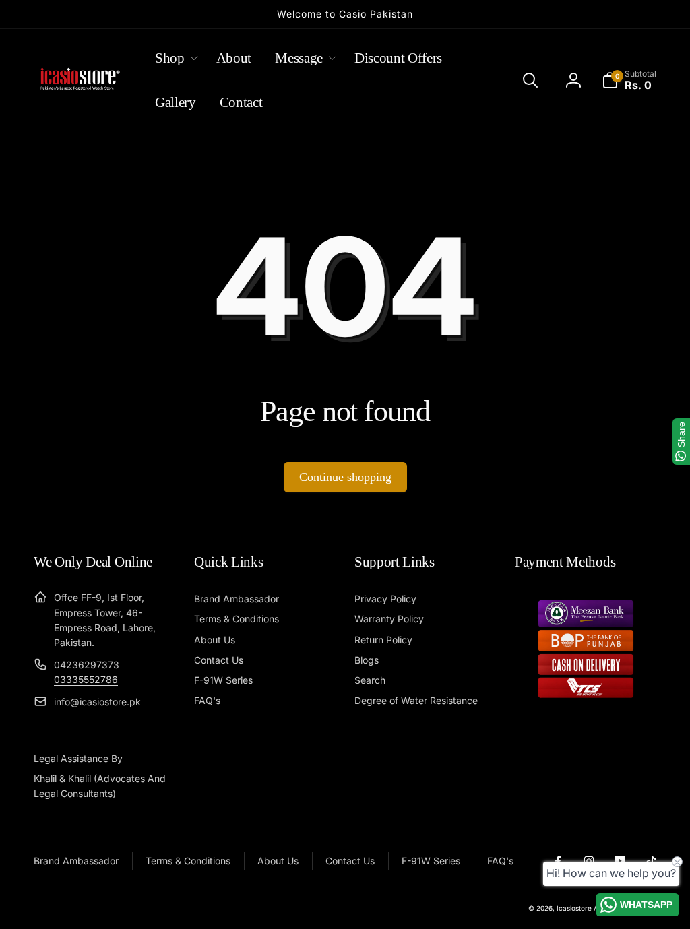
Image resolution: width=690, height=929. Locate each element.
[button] (174, 58)
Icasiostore (574, 908)
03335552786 (86, 679)
